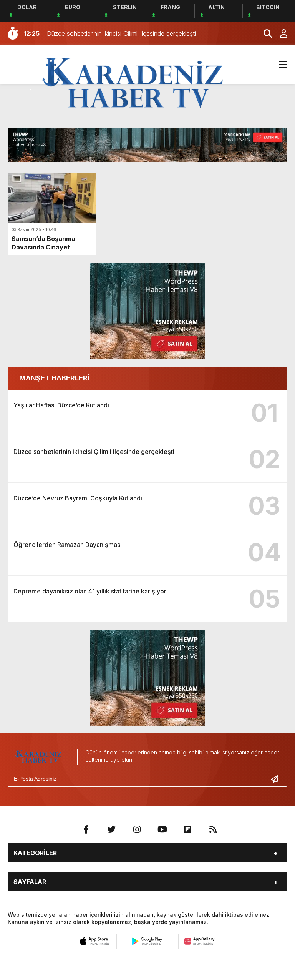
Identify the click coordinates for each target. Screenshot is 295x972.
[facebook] (86, 829)
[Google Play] (147, 941)
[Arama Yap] (264, 33)
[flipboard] (187, 829)
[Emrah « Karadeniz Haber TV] (133, 84)
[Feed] (213, 829)
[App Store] (95, 941)
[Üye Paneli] (279, 33)
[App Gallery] (199, 941)
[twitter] (111, 829)
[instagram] (137, 829)
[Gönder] (277, 779)
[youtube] (162, 829)
